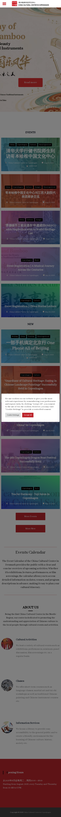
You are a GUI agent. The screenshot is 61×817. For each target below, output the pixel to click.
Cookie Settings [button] (13, 415)
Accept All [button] (28, 415)
